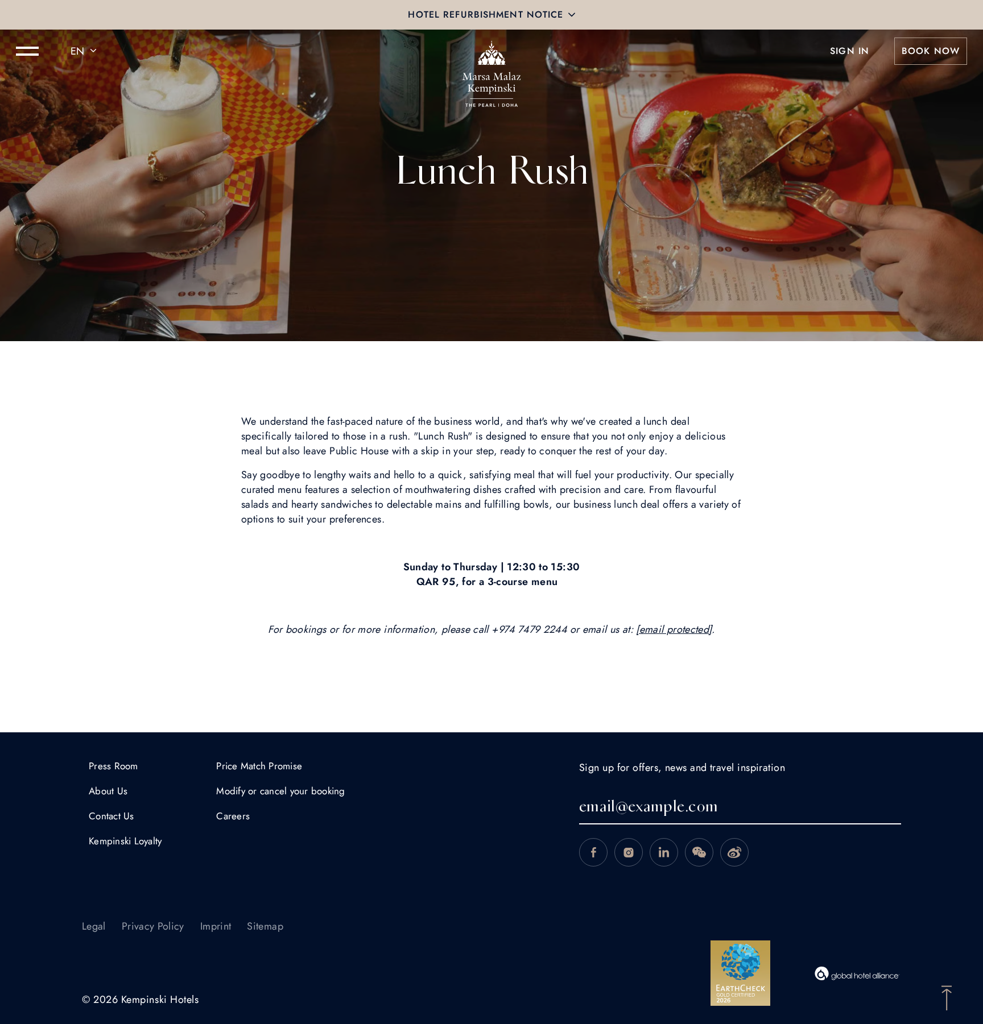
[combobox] (85, 51)
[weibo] (734, 852)
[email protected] (674, 629)
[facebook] (593, 852)
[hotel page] (491, 51)
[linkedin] (664, 852)
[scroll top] (946, 996)
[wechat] (699, 852)
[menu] (27, 51)
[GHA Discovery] (857, 973)
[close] (572, 15)
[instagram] (628, 852)
